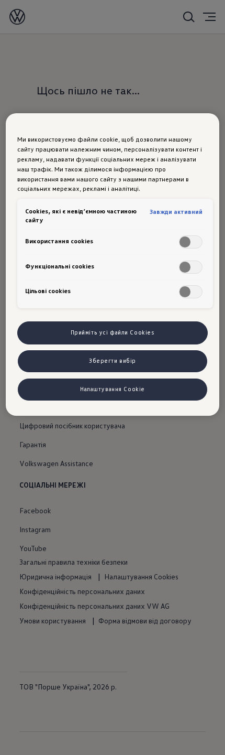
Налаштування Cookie (112, 389)
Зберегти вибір (112, 360)
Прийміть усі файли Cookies (113, 332)
